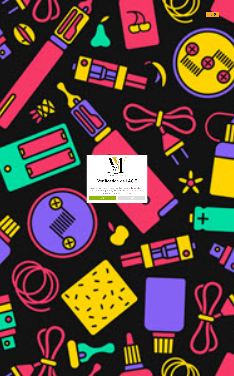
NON (131, 197)
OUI (103, 197)
